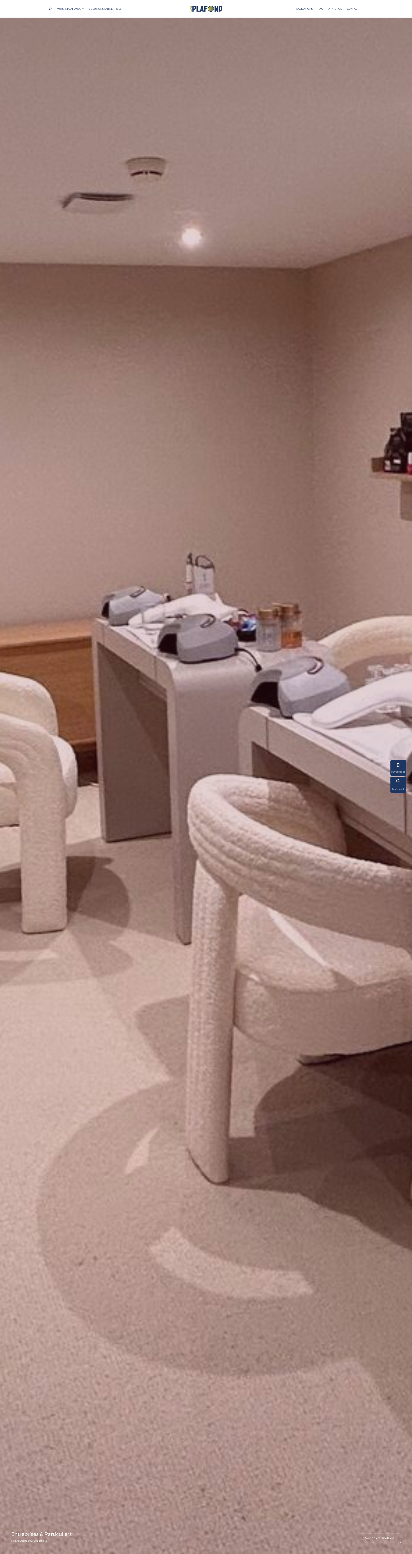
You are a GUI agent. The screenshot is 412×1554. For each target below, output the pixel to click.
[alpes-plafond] (206, 7)
